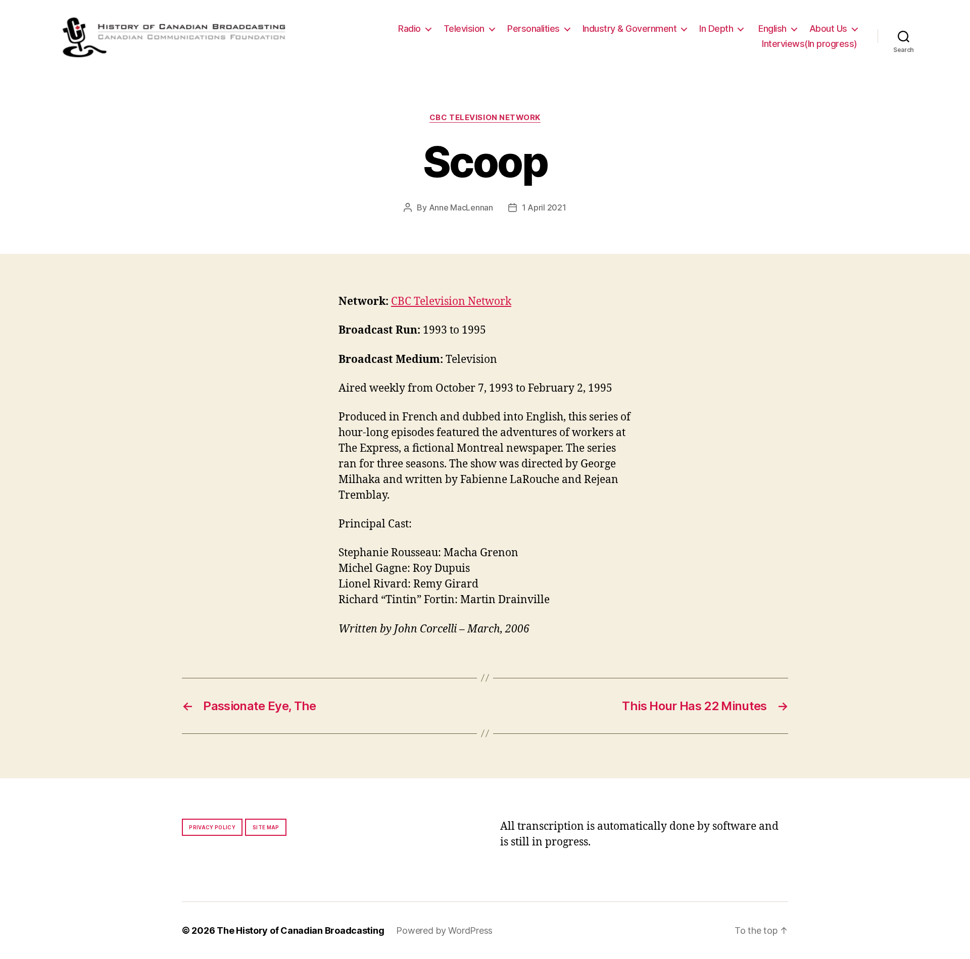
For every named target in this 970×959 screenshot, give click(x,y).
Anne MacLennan (461, 207)
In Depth (716, 28)
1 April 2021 (544, 207)
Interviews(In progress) (809, 43)
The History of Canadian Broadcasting (300, 930)
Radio (409, 28)
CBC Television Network (485, 117)
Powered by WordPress (444, 930)
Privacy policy (212, 827)
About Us (828, 28)
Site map (266, 827)
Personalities (533, 28)
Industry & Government (630, 28)
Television (464, 28)
